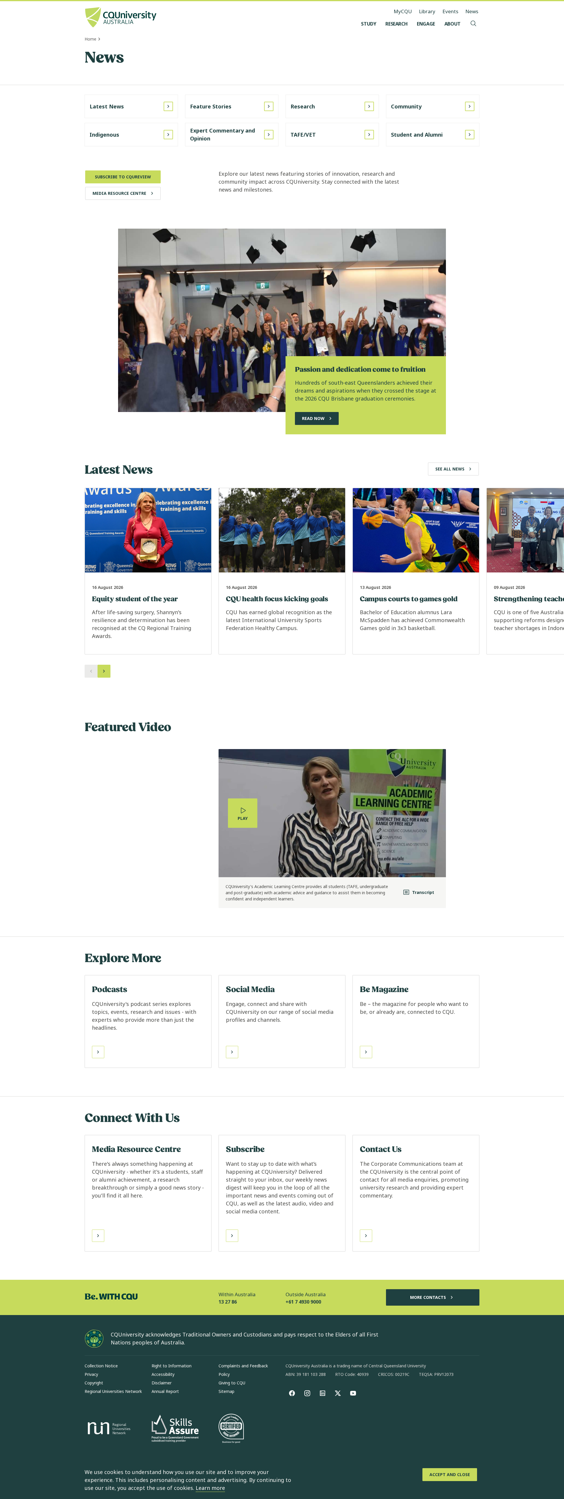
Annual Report (165, 1391)
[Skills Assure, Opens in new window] (175, 1429)
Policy (224, 1374)
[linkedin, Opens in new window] (322, 1393)
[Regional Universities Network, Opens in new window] (108, 1429)
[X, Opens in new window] (337, 1393)
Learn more (210, 1487)
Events (450, 11)
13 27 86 (228, 1302)
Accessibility (163, 1374)
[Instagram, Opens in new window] (307, 1393)
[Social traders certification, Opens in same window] (231, 1429)
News (471, 11)
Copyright (94, 1383)
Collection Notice (101, 1366)
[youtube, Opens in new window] (353, 1393)
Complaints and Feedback (243, 1366)
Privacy (91, 1374)
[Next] (104, 671)
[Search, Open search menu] (473, 24)
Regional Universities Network (113, 1391)
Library (427, 11)
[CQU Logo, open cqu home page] (121, 18)
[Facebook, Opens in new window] (292, 1393)
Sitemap (226, 1391)
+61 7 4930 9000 (303, 1302)
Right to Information (172, 1366)
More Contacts (428, 1297)
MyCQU (403, 11)
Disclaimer (162, 1383)
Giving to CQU (232, 1383)
